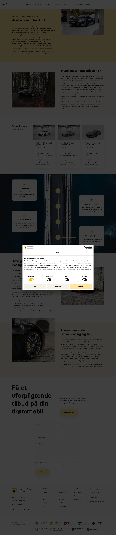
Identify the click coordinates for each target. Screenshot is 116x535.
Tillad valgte (58, 286)
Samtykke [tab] (34, 253)
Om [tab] (82, 252)
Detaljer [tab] (58, 252)
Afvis (35, 286)
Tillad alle (80, 286)
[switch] (49, 279)
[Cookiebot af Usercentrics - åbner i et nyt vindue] (85, 247)
